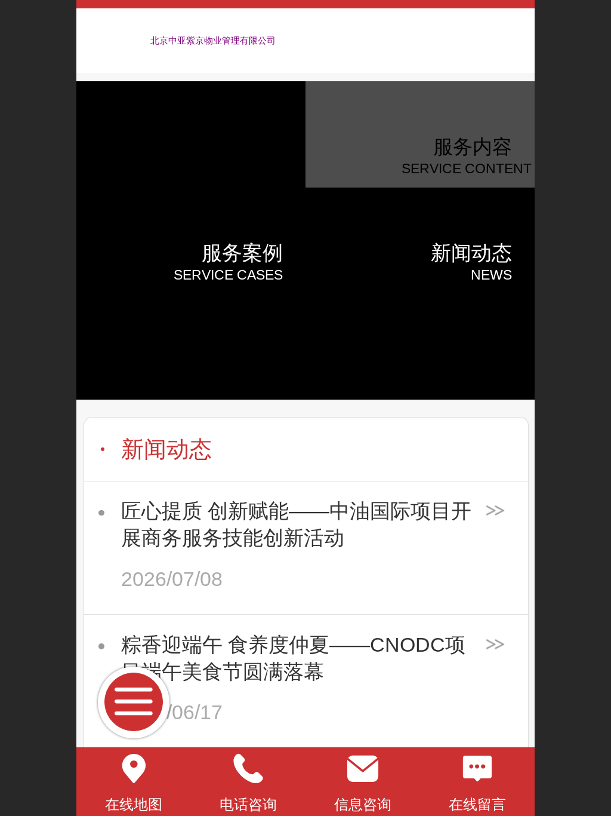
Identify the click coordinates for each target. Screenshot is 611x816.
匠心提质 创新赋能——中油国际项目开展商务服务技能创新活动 (296, 524)
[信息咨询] (363, 768)
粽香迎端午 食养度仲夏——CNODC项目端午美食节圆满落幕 (293, 658)
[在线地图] (133, 768)
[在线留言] (477, 768)
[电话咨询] (248, 768)
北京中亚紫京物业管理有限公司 (213, 40)
